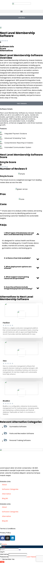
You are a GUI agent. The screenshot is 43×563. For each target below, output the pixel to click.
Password (4, 557)
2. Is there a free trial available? (17, 258)
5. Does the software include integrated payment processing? (18, 288)
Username (4, 554)
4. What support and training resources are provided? (16, 278)
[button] (21, 11)
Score (3, 48)
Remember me (8, 559)
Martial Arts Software (12, 27)
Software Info (7, 46)
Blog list (5, 498)
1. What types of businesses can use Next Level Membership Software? (19, 234)
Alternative (6, 494)
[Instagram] (7, 538)
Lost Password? (33, 557)
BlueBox (6, 401)
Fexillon (6, 322)
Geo (5, 361)
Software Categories (10, 489)
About (4, 484)
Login (2, 562)
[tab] (21, 234)
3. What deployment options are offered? (17, 267)
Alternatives (6, 50)
